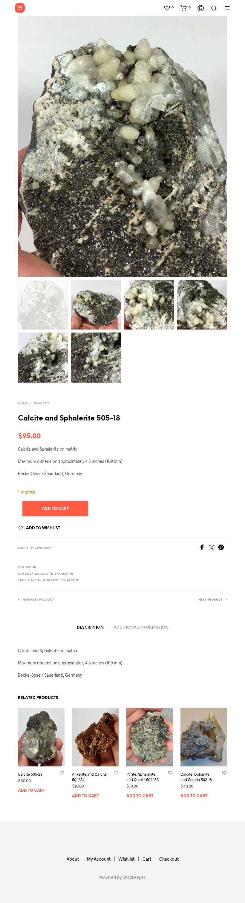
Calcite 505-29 (30, 773)
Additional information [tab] (141, 628)
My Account (99, 859)
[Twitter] (213, 548)
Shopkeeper (133, 877)
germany (51, 580)
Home (22, 403)
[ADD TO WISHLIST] (62, 772)
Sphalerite (41, 403)
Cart (147, 859)
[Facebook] (204, 548)
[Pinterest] (222, 548)
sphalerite (70, 580)
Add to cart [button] (31, 790)
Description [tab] (90, 628)
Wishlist (126, 859)
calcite (34, 580)
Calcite (46, 574)
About (73, 859)
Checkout (169, 859)
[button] (168, 8)
